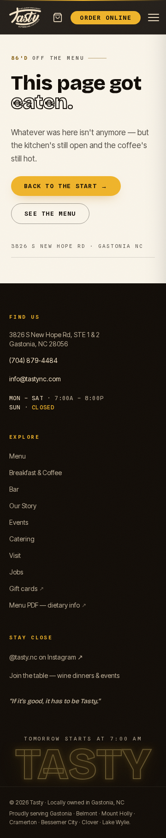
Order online (105, 17)
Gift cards (26, 588)
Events (18, 522)
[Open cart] (57, 17)
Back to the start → (66, 185)
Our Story (22, 506)
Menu (17, 456)
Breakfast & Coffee (35, 472)
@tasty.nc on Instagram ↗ (46, 657)
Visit (15, 555)
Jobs (16, 572)
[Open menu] (153, 17)
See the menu (50, 213)
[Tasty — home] (25, 17)
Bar (14, 489)
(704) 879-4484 (33, 360)
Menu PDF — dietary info (47, 605)
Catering (22, 539)
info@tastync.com (35, 379)
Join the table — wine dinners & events (64, 675)
